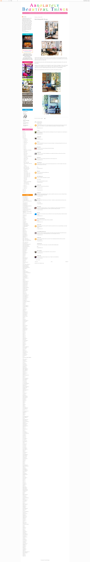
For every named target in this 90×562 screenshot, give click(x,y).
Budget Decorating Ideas (26, 267)
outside (24, 460)
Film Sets (24, 343)
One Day (24, 453)
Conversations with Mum (26, 301)
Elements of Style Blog (26, 120)
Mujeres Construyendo (40, 218)
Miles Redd (24, 424)
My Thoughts (24, 438)
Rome (23, 492)
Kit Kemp (24, 399)
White (23, 550)
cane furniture (24, 274)
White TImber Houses (25, 551)
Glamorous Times (26, 158)
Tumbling (24, 532)
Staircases (24, 505)
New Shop (24, 444)
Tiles (23, 525)
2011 (23, 135)
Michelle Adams (25, 423)
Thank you (24, 523)
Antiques (24, 215)
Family (24, 337)
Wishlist (24, 554)
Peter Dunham (40, 57)
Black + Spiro (24, 238)
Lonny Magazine (25, 407)
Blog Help (24, 251)
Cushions (24, 308)
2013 (23, 132)
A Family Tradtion (25, 199)
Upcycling (24, 535)
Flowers (24, 348)
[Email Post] (44, 118)
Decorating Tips (25, 311)
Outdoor (24, 459)
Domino (24, 319)
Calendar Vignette (25, 271)
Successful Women (25, 511)
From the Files (24, 354)
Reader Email (24, 488)
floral (23, 345)
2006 (23, 192)
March (25, 185)
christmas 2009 (25, 284)
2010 (23, 136)
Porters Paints (24, 477)
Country (24, 304)
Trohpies (24, 530)
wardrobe (24, 546)
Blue (23, 256)
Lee (37, 130)
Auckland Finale (26, 171)
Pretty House (25, 154)
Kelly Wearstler (25, 397)
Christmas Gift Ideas (25, 287)
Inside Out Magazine (25, 386)
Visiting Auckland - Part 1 (27, 176)
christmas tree (24, 288)
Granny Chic (24, 364)
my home (24, 434)
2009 (23, 137)
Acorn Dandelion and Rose (40, 231)
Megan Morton (25, 420)
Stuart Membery (25, 508)
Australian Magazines (25, 225)
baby (23, 227)
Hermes (24, 371)
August (25, 143)
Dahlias (24, 310)
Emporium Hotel (25, 328)
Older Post (66, 261)
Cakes (23, 269)
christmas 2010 (25, 285)
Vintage (24, 542)
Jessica (38, 198)
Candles (24, 273)
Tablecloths (24, 515)
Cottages (24, 303)
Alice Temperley (25, 204)
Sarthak (38, 192)
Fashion (24, 339)
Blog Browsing (25, 248)
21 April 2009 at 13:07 (40, 228)
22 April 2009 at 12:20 (40, 247)
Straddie (24, 507)
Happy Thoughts (25, 368)
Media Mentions (25, 419)
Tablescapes (24, 516)
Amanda (38, 152)
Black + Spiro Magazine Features (27, 240)
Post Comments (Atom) (41, 263)
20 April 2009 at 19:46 (40, 154)
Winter (24, 553)
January (25, 188)
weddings (24, 548)
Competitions (24, 300)
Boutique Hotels (25, 262)
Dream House (24, 321)
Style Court (38, 250)
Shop (23, 498)
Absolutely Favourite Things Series (27, 200)
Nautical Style (24, 441)
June (24, 146)
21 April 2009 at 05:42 (40, 209)
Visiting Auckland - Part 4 (27, 173)
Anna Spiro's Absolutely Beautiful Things (27, 211)
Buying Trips (24, 268)
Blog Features (24, 249)
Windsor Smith (25, 552)
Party (23, 463)
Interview (24, 390)
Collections (24, 293)
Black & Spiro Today (26, 162)
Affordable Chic (25, 203)
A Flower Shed (25, 157)
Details (24, 317)
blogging (24, 254)
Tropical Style (24, 531)
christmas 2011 (25, 286)
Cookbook (24, 302)
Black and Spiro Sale (25, 245)
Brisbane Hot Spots (25, 265)
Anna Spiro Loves (25, 210)
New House (24, 443)
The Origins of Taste (25, 524)
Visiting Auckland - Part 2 (27, 175)
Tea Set (24, 518)
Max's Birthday (25, 417)
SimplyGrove (25, 113)
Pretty (23, 481)
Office (23, 451)
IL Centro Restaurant (25, 383)
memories (24, 422)
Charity (24, 280)
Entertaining (24, 329)
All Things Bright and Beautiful (27, 205)
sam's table (24, 496)
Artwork (24, 221)
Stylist (23, 510)
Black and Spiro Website (26, 246)
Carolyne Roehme (25, 275)
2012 (23, 133)
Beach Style (24, 231)
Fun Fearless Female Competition (27, 357)
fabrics (24, 336)
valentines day (24, 536)
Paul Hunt (24, 468)
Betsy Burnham (25, 234)
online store (24, 456)
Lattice (23, 402)
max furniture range (25, 416)
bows (23, 263)
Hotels (23, 377)
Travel (23, 528)
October (25, 141)
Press (23, 480)
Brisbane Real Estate (25, 266)
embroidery (24, 327)
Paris (23, 462)
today (23, 526)
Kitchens (24, 400)
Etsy (23, 330)
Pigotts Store (24, 471)
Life (23, 403)
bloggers (24, 253)
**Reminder (25, 165)
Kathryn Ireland (25, 396)
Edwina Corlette (25, 325)
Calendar (24, 270)
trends (23, 529)
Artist (23, 220)
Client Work (24, 290)
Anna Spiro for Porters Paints (26, 209)
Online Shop (24, 455)
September (25, 142)
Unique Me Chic (25, 534)
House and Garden (25, 378)
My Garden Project (25, 433)
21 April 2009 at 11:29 (40, 221)
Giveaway (24, 363)
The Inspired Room (25, 122)
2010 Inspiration (25, 196)
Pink (23, 472)
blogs (23, 255)
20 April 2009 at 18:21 (40, 144)
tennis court (24, 522)
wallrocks (24, 545)
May (24, 147)
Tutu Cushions (24, 533)
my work (24, 439)
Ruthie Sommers (25, 494)
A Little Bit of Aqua (26, 169)
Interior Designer (25, 389)
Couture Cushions (25, 305)
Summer (24, 512)
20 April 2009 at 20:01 (40, 168)
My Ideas (24, 435)
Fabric (23, 335)
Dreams (24, 322)
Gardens (24, 360)
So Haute (38, 237)
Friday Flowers (25, 159)
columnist (38, 136)
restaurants (24, 491)
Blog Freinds (24, 250)
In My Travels (24, 384)
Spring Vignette (25, 504)
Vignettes (24, 541)
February (25, 186)
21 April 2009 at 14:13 (40, 234)
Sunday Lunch (24, 513)
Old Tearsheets (25, 452)
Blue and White (25, 257)
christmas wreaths (25, 289)
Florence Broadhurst (25, 346)
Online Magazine (25, 454)
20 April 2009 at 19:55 (40, 159)
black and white (25, 247)
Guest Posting (24, 365)
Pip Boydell (24, 473)
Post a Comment (38, 259)
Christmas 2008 (25, 283)
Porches (24, 476)
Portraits (24, 478)
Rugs (23, 493)
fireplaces (24, 344)
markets (24, 414)
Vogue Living (24, 543)
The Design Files (25, 111)
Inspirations (24, 387)
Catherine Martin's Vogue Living (28, 163)
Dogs (23, 318)
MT (37, 141)
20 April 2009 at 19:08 (40, 149)
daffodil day (24, 309)
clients (23, 291)
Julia (37, 171)
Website (24, 547)
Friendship (24, 353)
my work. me (24, 440)
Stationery (24, 506)
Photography (24, 469)
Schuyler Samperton (25, 497)
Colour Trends (24, 298)
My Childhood (25, 432)
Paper (23, 461)
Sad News (24, 495)
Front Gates (24, 355)
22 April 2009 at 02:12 (40, 240)
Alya (37, 212)
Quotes (24, 486)
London (24, 406)
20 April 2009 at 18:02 (40, 139)
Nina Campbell (25, 449)
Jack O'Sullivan (39, 176)
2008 (23, 189)
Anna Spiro (38, 162)
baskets (24, 229)
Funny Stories (24, 359)
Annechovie (24, 214)
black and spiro (25, 243)
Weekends (24, 549)
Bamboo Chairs (25, 228)
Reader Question (25, 489)
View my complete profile (25, 31)
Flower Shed (24, 347)
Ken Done (24, 398)
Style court (24, 509)
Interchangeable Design (26, 168)
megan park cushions (25, 421)
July (24, 145)
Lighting (24, 404)
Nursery (24, 450)
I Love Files (24, 382)
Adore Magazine (25, 202)
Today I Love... (25, 152)
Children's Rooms (25, 281)
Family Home (24, 338)
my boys (24, 431)
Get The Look (24, 361)
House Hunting (25, 379)
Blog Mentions (25, 252)
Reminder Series (25, 490)
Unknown (38, 224)
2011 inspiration (25, 197)
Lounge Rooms (25, 408)
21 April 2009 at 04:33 (40, 203)
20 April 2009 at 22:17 (40, 173)
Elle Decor (24, 326)
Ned (23, 442)
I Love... (25, 164)
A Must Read (25, 179)
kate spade (24, 395)
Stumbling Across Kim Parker (27, 181)
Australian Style (25, 226)
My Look (24, 437)
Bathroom (24, 230)
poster (23, 479)
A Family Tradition (25, 198)
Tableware (24, 517)
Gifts (23, 362)
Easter (23, 323)
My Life (24, 436)
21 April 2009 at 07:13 (40, 215)
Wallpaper (24, 544)
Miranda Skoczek (25, 425)
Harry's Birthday (25, 369)
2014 (23, 131)
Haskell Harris (24, 370)
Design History (25, 312)
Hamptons (24, 366)
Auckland (24, 222)
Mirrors (24, 426)
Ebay (23, 324)
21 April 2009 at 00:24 (40, 182)
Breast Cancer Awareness (26, 264)
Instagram (24, 388)
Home (51, 261)
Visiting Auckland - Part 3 (27, 174)
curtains (24, 307)
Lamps (24, 401)
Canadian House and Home (26, 272)
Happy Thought (26, 153)
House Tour (24, 380)
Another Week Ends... (26, 182)
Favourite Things (25, 340)
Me (23, 418)
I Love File (24, 381)
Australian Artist (25, 223)
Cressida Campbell (25, 306)
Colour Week (24, 299)
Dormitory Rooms (25, 320)
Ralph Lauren (24, 487)
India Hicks (24, 385)
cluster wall (24, 292)
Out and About (25, 458)
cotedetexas (38, 123)
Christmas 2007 (25, 282)
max (23, 415)
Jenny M (38, 206)
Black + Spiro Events (25, 239)
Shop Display (24, 499)
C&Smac (38, 255)
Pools (23, 475)
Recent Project (25, 151)
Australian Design (25, 224)
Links (23, 405)
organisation (24, 457)
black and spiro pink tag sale (26, 244)
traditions (24, 527)
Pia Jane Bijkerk (25, 470)
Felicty (24, 342)
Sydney (24, 514)
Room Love (25, 180)
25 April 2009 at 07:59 (40, 252)
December (25, 138)
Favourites (24, 341)
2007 (23, 190)
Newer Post (36, 261)
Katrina (38, 157)
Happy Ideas (24, 367)
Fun (23, 356)
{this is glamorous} (25, 125)
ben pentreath (24, 233)
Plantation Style (25, 474)
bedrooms (24, 232)
